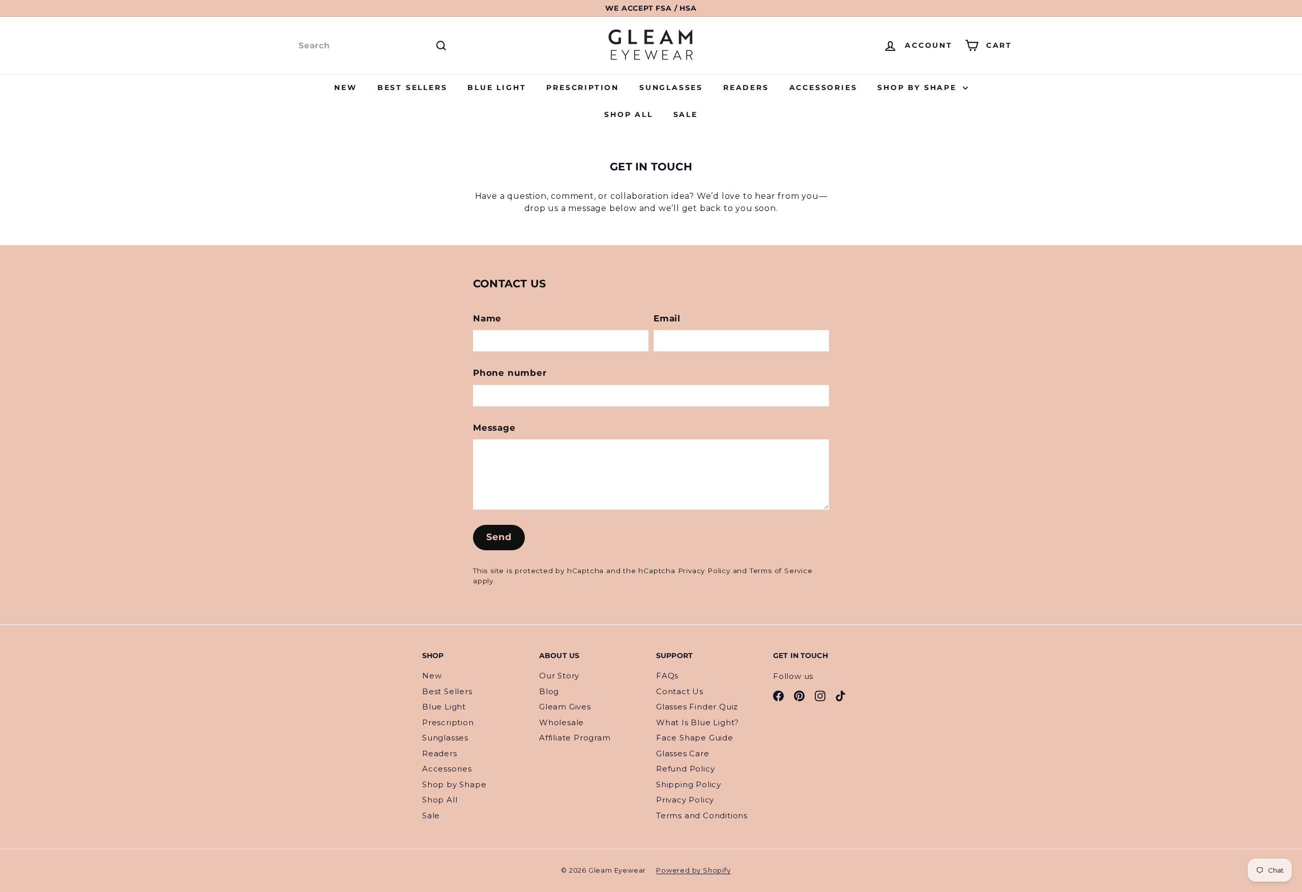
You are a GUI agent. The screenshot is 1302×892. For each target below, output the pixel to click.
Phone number (510, 373)
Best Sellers (412, 87)
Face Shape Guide (694, 737)
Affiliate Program (575, 737)
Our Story (559, 675)
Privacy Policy (704, 571)
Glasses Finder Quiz (697, 706)
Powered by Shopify (693, 870)
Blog (549, 691)
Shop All (628, 114)
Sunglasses (671, 87)
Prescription (582, 87)
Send (499, 537)
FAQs (667, 675)
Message (494, 428)
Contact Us (679, 691)
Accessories (823, 87)
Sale (685, 114)
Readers (746, 87)
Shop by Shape (918, 87)
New (345, 87)
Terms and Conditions (702, 815)
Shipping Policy (688, 784)
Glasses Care (682, 753)
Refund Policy (685, 769)
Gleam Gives (565, 706)
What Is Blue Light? (697, 722)
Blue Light (496, 87)
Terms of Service (781, 571)
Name (487, 318)
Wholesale (561, 722)
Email (667, 318)
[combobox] (371, 45)
